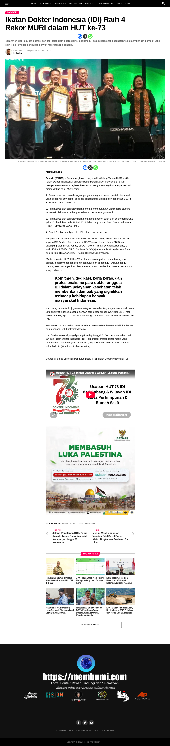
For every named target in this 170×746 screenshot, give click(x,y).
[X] (85, 36)
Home (34, 3)
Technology (75, 3)
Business (89, 3)
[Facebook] (80, 36)
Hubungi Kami (107, 730)
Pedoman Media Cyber (87, 730)
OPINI (128, 3)
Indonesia (90, 524)
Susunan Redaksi (64, 730)
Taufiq (19, 53)
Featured (78, 524)
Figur (119, 3)
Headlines (45, 3)
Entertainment (105, 3)
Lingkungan (60, 3)
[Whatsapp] (90, 36)
